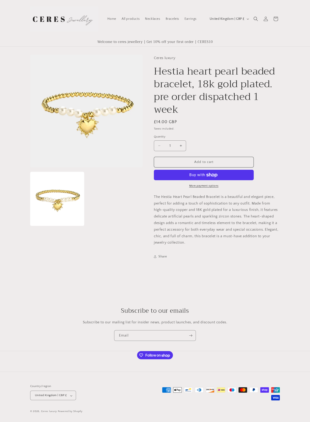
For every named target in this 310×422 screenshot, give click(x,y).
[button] (256, 19)
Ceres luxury (49, 411)
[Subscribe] (191, 335)
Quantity (159, 136)
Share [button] (162, 256)
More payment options (204, 185)
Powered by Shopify (70, 411)
